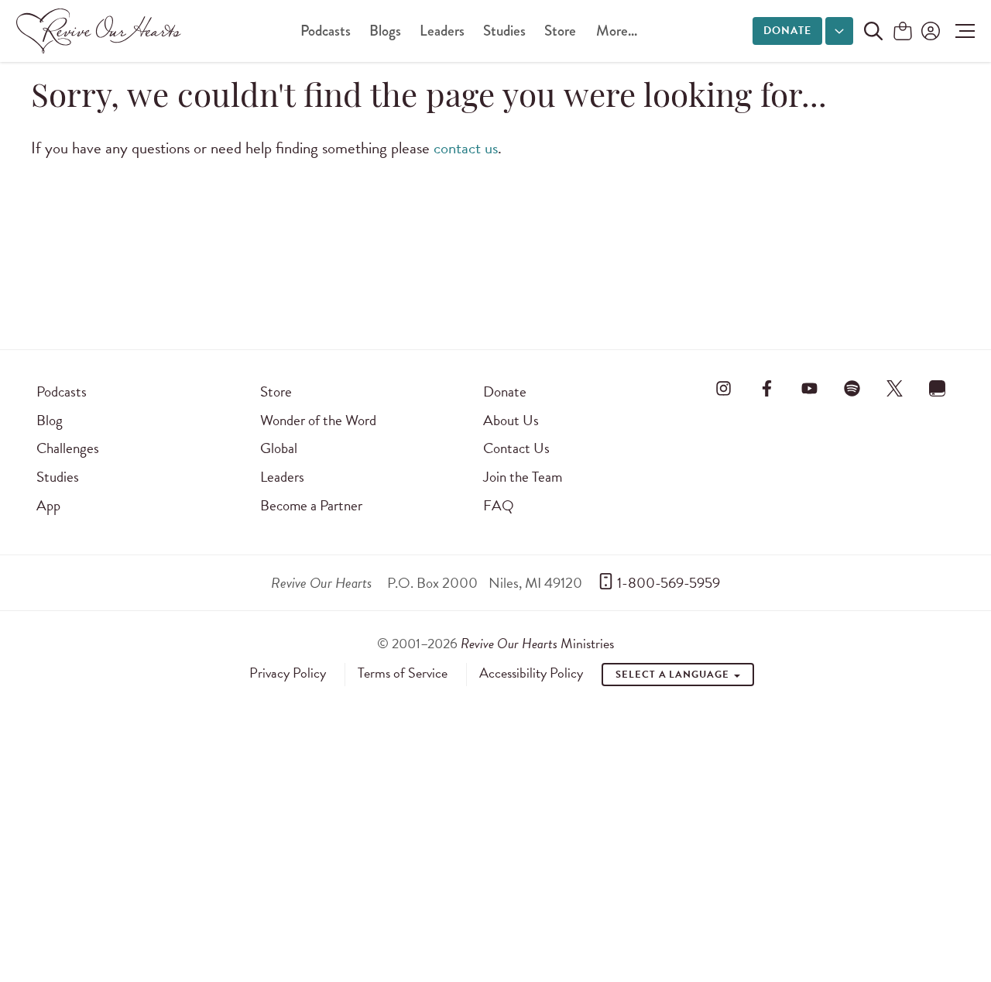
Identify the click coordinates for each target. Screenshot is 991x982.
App (48, 505)
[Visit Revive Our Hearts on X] (895, 389)
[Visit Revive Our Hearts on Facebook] (766, 389)
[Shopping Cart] (902, 32)
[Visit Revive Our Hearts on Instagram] (724, 389)
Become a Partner (311, 505)
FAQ (498, 505)
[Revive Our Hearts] (101, 31)
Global (278, 448)
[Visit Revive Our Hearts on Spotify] (852, 389)
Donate (787, 30)
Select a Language (674, 674)
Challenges (67, 448)
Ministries (537, 643)
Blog (49, 420)
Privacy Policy (287, 673)
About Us (511, 420)
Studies (504, 30)
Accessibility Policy (531, 673)
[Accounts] (929, 31)
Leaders (442, 30)
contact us (466, 148)
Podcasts (325, 30)
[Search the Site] (873, 31)
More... (616, 30)
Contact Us (516, 448)
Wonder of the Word (318, 420)
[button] (961, 31)
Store (560, 30)
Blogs (385, 30)
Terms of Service (402, 673)
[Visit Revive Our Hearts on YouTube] (809, 389)
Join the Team (522, 476)
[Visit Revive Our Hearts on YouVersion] (938, 389)
